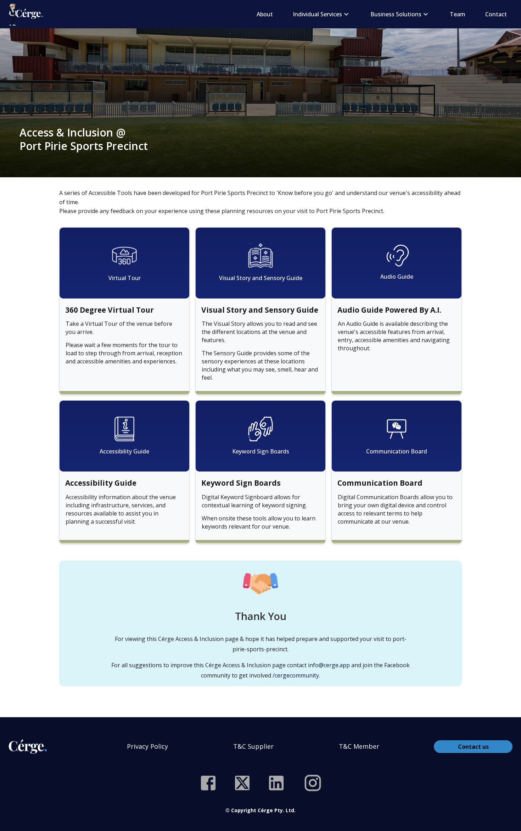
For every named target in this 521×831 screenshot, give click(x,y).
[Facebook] (208, 783)
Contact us (473, 747)
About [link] (265, 14)
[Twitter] (242, 783)
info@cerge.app (329, 665)
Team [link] (457, 14)
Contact (496, 14)
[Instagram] (312, 783)
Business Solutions (395, 14)
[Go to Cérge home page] (27, 14)
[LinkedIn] (276, 783)
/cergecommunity (296, 675)
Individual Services (317, 14)
